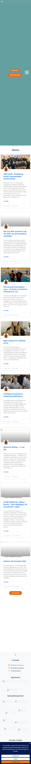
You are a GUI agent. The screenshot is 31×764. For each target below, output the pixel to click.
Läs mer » (6, 201)
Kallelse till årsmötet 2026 (14, 561)
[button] (15, 593)
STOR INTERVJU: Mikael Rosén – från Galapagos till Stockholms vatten (15, 504)
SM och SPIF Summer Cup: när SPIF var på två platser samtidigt (15, 233)
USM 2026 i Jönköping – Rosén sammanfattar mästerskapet (14, 176)
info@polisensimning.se (17, 665)
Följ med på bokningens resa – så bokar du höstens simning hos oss (15, 289)
